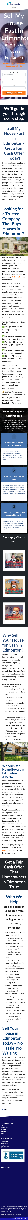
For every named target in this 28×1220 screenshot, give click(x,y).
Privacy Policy (4, 1131)
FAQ (2, 1125)
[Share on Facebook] (3, 1109)
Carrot (19, 1214)
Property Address (14, 72)
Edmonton (6, 850)
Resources (4, 1129)
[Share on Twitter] (6, 1109)
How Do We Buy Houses (7, 1123)
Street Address (14, 77)
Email (14, 85)
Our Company (4, 1127)
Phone (14, 80)
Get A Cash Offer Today (7, 1119)
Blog (2, 1133)
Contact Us (4, 1121)
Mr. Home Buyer (18, 277)
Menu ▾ (14, 8)
